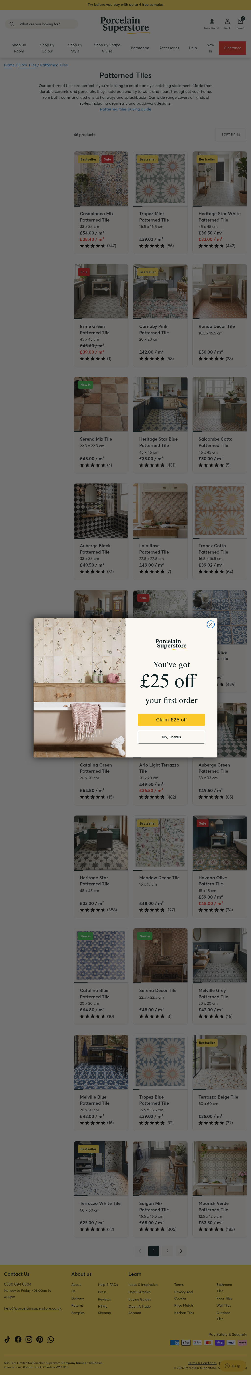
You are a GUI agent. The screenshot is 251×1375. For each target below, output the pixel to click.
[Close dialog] (210, 624)
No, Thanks (171, 737)
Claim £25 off (171, 720)
